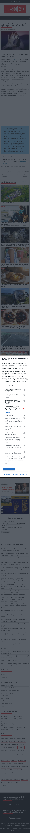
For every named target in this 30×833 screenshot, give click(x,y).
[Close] (27, 358)
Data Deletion (6, 474)
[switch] (24, 390)
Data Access (15, 474)
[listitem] (15, 386)
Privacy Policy (23, 474)
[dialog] (15, 416)
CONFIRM (9, 469)
